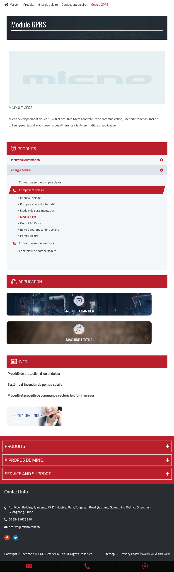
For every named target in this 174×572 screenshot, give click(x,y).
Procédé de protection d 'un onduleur (34, 373)
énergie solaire (48, 4)
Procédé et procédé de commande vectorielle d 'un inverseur (51, 395)
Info (22, 362)
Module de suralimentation (37, 210)
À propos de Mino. (24, 460)
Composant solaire (74, 4)
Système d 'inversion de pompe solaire (35, 384)
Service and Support (28, 473)
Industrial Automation (25, 159)
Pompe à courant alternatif (37, 204)
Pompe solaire (29, 236)
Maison (14, 4)
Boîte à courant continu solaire (39, 229)
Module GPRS (99, 4)
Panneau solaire (30, 198)
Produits (28, 4)
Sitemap (109, 553)
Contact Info (16, 491)
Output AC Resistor (32, 223)
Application (30, 282)
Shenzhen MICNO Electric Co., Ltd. (43, 553)
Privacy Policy (130, 553)
